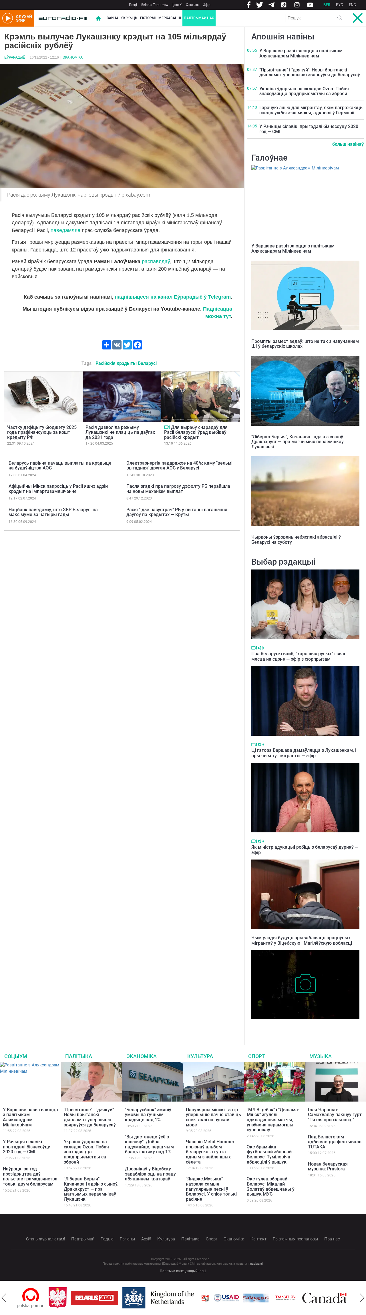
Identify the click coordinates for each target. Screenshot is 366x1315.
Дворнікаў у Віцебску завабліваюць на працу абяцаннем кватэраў (150, 1174)
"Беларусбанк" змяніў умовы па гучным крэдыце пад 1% (148, 1114)
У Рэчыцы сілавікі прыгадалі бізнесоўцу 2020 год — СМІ (308, 129)
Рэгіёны (127, 1239)
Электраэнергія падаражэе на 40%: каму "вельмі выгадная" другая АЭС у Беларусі (179, 465)
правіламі (255, 1264)
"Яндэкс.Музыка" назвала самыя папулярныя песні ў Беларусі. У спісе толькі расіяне (211, 1189)
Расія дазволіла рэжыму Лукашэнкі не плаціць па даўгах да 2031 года (120, 432)
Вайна (112, 18)
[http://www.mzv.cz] (256, 1298)
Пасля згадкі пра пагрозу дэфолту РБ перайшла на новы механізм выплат (178, 488)
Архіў (146, 1239)
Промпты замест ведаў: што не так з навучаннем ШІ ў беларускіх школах (305, 344)
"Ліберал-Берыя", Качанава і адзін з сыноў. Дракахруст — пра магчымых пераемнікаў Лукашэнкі (297, 441)
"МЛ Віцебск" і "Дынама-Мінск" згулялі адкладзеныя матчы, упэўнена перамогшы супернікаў (273, 1119)
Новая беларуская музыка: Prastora (328, 1166)
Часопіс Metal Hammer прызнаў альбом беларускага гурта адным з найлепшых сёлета (210, 1151)
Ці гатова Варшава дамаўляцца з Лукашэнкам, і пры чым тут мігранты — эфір (303, 753)
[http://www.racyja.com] (176, 1298)
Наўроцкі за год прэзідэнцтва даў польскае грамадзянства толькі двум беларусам (30, 1176)
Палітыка (78, 1056)
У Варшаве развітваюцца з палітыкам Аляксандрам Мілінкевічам (301, 53)
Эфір (206, 5)
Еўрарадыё (14, 57)
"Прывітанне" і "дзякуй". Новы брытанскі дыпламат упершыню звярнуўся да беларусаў (309, 72)
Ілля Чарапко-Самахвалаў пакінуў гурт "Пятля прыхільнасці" (335, 1114)
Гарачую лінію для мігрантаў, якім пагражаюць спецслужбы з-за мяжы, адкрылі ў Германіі (311, 110)
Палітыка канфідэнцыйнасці (183, 1271)
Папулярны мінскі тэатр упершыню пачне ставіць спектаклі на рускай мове (213, 1117)
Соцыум (15, 1056)
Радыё (107, 1239)
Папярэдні (3, 1298)
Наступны (362, 1298)
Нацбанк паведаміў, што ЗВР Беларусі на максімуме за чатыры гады (53, 512)
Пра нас (332, 1239)
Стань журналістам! (45, 1239)
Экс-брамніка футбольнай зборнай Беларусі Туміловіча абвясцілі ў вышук (269, 1154)
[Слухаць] (261, 648)
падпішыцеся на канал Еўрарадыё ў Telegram (173, 297)
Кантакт (258, 1239)
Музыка (320, 1056)
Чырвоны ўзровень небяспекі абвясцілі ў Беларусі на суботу (296, 539)
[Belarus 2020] (65, 1298)
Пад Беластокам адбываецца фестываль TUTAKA (334, 1142)
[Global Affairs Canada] (295, 1298)
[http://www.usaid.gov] (197, 1298)
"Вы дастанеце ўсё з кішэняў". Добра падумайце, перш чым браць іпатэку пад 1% (149, 1144)
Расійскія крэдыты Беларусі (126, 363)
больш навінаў (348, 144)
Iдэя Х (177, 5)
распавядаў (156, 261)
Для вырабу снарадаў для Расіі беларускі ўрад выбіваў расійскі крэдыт (196, 432)
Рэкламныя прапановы (295, 1239)
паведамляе (65, 230)
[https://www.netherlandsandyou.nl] (130, 1297)
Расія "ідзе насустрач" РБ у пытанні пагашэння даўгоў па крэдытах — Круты (176, 512)
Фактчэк (192, 5)
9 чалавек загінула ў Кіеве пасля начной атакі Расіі (303, 1024)
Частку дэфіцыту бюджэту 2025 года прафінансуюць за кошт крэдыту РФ (42, 432)
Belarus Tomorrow (154, 5)
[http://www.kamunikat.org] (226, 1298)
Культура (200, 1056)
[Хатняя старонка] (63, 18)
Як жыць (129, 18)
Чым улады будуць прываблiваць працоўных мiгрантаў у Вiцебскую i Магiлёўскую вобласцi (301, 940)
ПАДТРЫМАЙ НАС (199, 18)
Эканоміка (73, 57)
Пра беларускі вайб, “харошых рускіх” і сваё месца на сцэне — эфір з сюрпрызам (299, 656)
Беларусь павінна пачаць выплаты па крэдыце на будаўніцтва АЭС (60, 465)
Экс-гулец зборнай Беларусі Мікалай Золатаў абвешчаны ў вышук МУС (271, 1186)
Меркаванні (169, 18)
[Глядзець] (167, 427)
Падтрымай (82, 1239)
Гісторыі (148, 18)
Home (98, 18)
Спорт (256, 1056)
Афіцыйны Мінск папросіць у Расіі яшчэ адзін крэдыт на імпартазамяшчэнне (58, 488)
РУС (339, 4)
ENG (352, 4)
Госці (133, 5)
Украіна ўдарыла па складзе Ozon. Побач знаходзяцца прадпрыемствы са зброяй (304, 91)
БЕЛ (326, 4)
